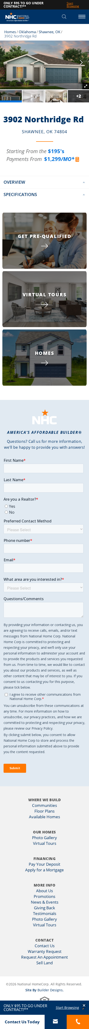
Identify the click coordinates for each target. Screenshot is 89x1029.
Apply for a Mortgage (44, 870)
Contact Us (45, 945)
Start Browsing (67, 1007)
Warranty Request (44, 951)
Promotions (44, 896)
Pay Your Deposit (44, 864)
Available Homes (44, 816)
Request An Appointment (44, 957)
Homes (10, 31)
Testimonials (44, 913)
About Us (44, 890)
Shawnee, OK (49, 31)
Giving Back (44, 907)
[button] (64, 16)
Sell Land (44, 962)
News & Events (44, 902)
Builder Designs (50, 990)
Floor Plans (44, 811)
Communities (44, 805)
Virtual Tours (44, 843)
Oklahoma (27, 31)
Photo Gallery (44, 837)
